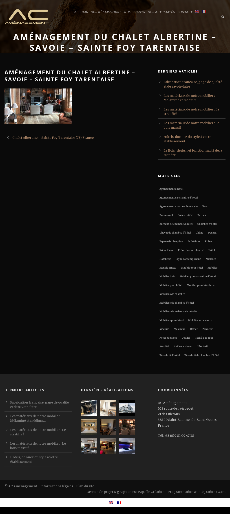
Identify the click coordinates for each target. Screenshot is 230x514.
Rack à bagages (204, 337)
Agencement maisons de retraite (178, 206)
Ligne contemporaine (188, 259)
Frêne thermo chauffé (191, 250)
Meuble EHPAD (168, 267)
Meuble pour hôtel (192, 267)
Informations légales (56, 486)
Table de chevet (183, 346)
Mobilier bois (167, 276)
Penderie (207, 329)
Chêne (199, 232)
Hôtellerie (165, 259)
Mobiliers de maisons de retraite (178, 311)
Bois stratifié (185, 215)
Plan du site (85, 486)
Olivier (194, 329)
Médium (164, 329)
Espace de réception (171, 241)
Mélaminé (179, 329)
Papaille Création (151, 492)
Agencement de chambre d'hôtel (178, 197)
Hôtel (211, 250)
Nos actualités (161, 12)
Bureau (201, 215)
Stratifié (164, 346)
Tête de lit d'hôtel (169, 355)
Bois (205, 206)
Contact (185, 12)
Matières (211, 259)
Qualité (186, 337)
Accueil (81, 12)
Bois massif (166, 215)
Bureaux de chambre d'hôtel (175, 224)
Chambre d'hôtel (207, 224)
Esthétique (194, 241)
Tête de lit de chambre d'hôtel (201, 355)
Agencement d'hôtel (171, 189)
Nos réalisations (106, 12)
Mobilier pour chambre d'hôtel (198, 276)
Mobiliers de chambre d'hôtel (176, 302)
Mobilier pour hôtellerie (201, 285)
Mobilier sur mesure (200, 320)
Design (212, 232)
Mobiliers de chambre (172, 294)
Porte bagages (168, 337)
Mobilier (212, 267)
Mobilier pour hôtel (170, 285)
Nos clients (134, 12)
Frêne (208, 241)
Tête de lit (202, 346)
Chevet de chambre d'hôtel (175, 232)
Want (221, 492)
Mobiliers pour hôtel (171, 320)
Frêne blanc (166, 250)
